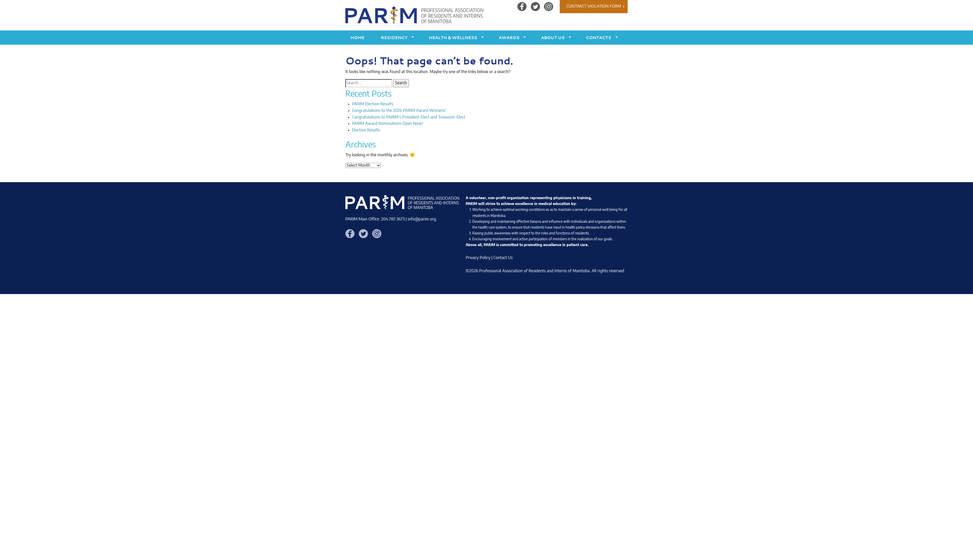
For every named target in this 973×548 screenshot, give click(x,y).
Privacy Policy (478, 258)
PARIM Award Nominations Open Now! (387, 124)
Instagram (548, 6)
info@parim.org (422, 219)
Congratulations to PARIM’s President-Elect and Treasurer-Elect (408, 117)
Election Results (366, 130)
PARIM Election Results (372, 104)
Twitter (535, 6)
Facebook (522, 6)
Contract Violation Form (593, 6)
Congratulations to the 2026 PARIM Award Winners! (398, 111)
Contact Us (503, 258)
